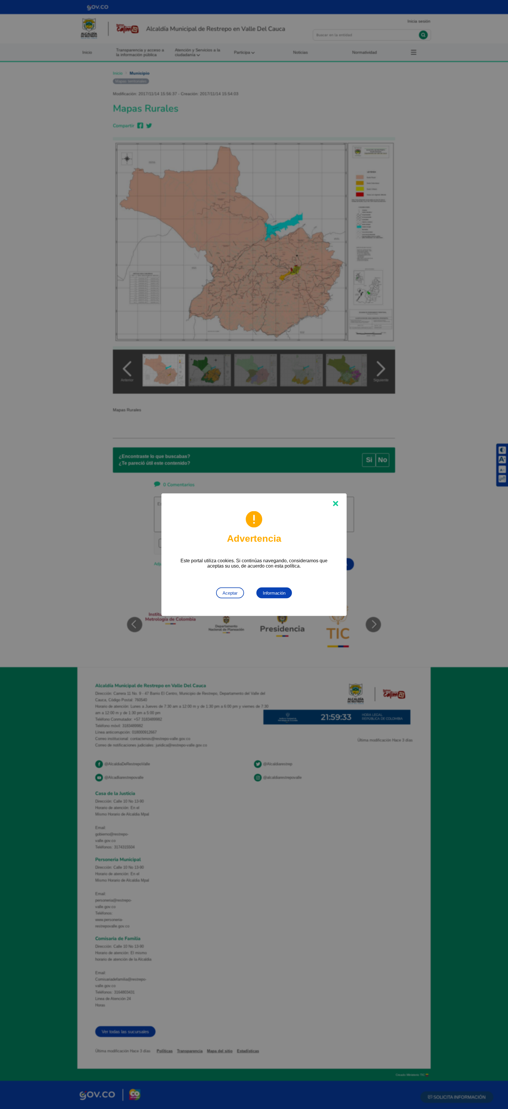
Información (274, 592)
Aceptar (230, 592)
